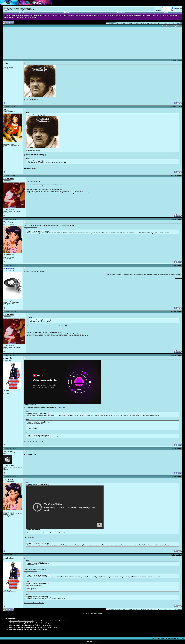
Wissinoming (9, 451)
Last (178, 23)
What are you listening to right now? (21, 621)
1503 (141, 23)
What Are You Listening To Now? (20, 623)
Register (21, 12)
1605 (165, 23)
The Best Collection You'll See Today (34, 441)
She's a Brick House (30, 168)
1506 (151, 23)
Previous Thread (88, 613)
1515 (158, 23)
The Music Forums (18, 8)
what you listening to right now (19, 625)
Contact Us (164, 638)
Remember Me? (178, 8)
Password (158, 10)
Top (183, 638)
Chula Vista (8, 179)
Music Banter (8, 8)
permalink (178, 60)
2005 (169, 23)
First (118, 23)
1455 (134, 23)
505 (124, 23)
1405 (130, 23)
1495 (137, 23)
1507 (155, 23)
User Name (159, 8)
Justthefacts (9, 358)
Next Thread (97, 613)
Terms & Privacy (155, 638)
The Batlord (8, 222)
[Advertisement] (21, 43)
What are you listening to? (18, 629)
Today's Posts (121, 12)
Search (166, 12)
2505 (173, 23)
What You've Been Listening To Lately (21, 627)
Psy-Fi (6, 110)
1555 (162, 23)
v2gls (5, 63)
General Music (27, 8)
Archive (179, 638)
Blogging (65, 12)
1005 (127, 23)
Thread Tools (165, 26)
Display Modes (176, 26)
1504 (144, 23)
